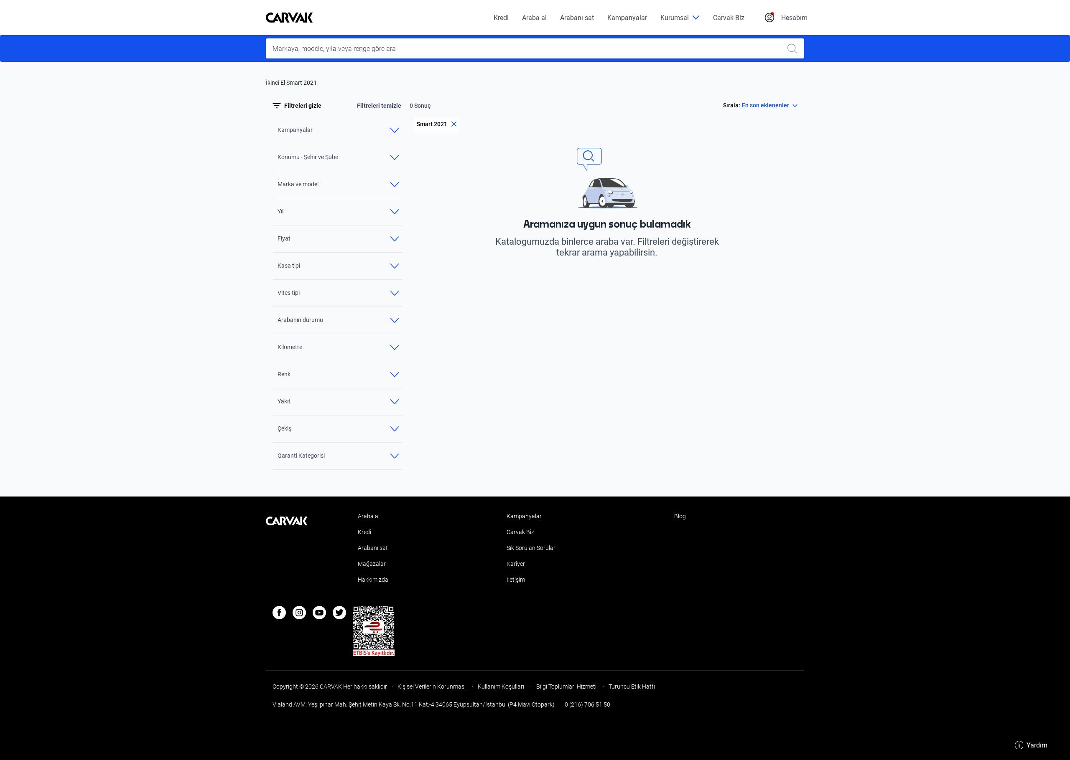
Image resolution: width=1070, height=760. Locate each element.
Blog (680, 516)
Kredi (501, 18)
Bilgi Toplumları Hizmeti (566, 686)
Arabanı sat (577, 18)
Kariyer (516, 563)
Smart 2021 (432, 124)
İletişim (516, 579)
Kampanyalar (627, 18)
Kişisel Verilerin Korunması (431, 686)
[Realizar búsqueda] (794, 48)
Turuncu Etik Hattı (631, 686)
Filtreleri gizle (302, 105)
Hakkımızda (373, 579)
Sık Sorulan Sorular (531, 548)
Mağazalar (372, 563)
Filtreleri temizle (379, 105)
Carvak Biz (728, 18)
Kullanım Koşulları (500, 686)
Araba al (534, 18)
